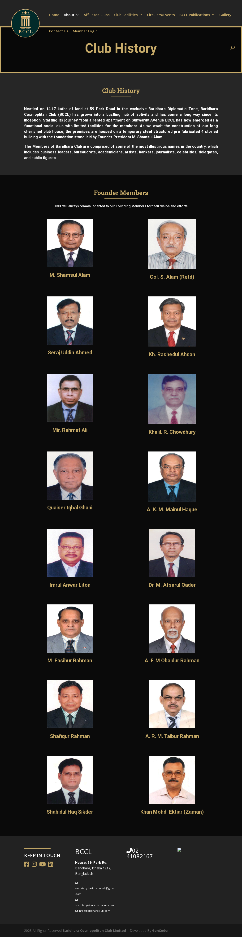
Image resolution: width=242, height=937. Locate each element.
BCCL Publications (194, 15)
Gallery (225, 15)
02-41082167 (139, 853)
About (69, 15)
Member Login (85, 31)
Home (54, 15)
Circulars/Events (161, 15)
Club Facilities (126, 15)
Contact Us (58, 31)
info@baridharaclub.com (94, 910)
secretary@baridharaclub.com (94, 905)
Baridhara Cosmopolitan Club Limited (94, 930)
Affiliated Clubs (97, 15)
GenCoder (160, 930)
